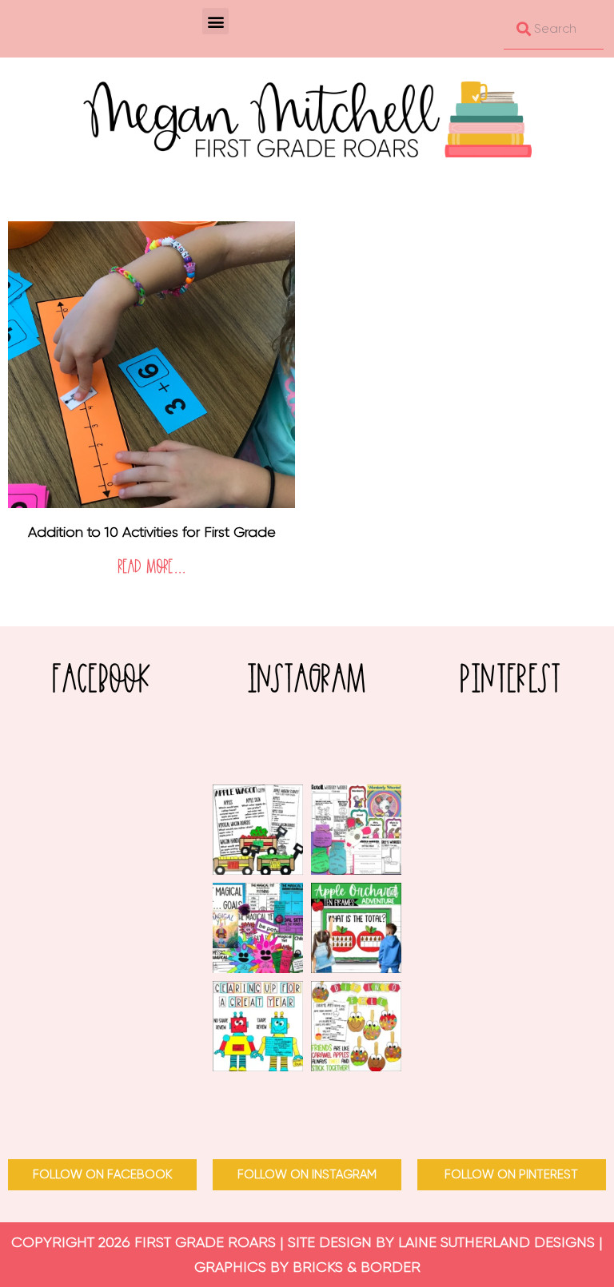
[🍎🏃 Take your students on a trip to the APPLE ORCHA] (356, 928)
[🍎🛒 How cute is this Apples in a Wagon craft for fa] (258, 830)
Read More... (151, 567)
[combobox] (554, 29)
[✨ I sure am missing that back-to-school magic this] (258, 928)
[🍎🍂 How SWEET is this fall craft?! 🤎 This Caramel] (356, 1026)
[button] (215, 21)
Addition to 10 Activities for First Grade (152, 532)
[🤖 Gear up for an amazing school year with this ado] (258, 1026)
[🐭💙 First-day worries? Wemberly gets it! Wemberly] (356, 830)
